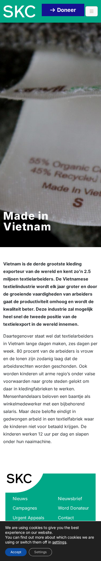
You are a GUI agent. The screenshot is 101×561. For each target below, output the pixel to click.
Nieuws (20, 498)
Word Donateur (73, 508)
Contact (66, 517)
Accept (16, 552)
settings (59, 542)
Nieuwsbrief (70, 498)
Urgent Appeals (28, 517)
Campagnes (25, 508)
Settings (40, 552)
